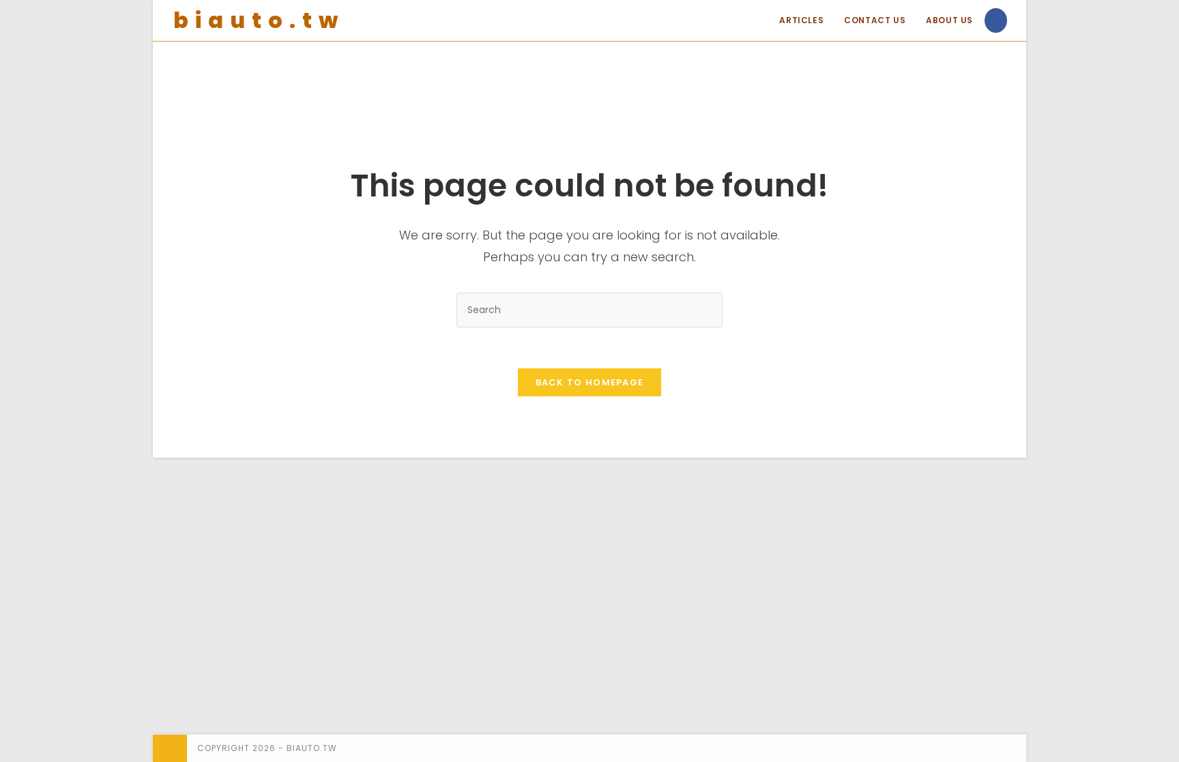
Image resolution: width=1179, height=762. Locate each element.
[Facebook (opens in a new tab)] (996, 20)
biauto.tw (259, 20)
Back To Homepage (590, 382)
